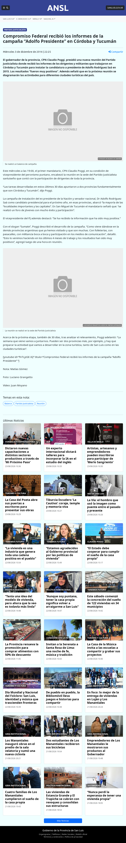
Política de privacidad (74, 837)
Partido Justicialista (24, 403)
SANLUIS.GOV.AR (115, 7)
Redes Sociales (68, 834)
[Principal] (5, 7)
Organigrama (44, 834)
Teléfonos (56, 834)
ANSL (58, 7)
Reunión (41, 403)
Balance (8, 403)
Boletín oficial (81, 834)
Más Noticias (63, 820)
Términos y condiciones (53, 837)
